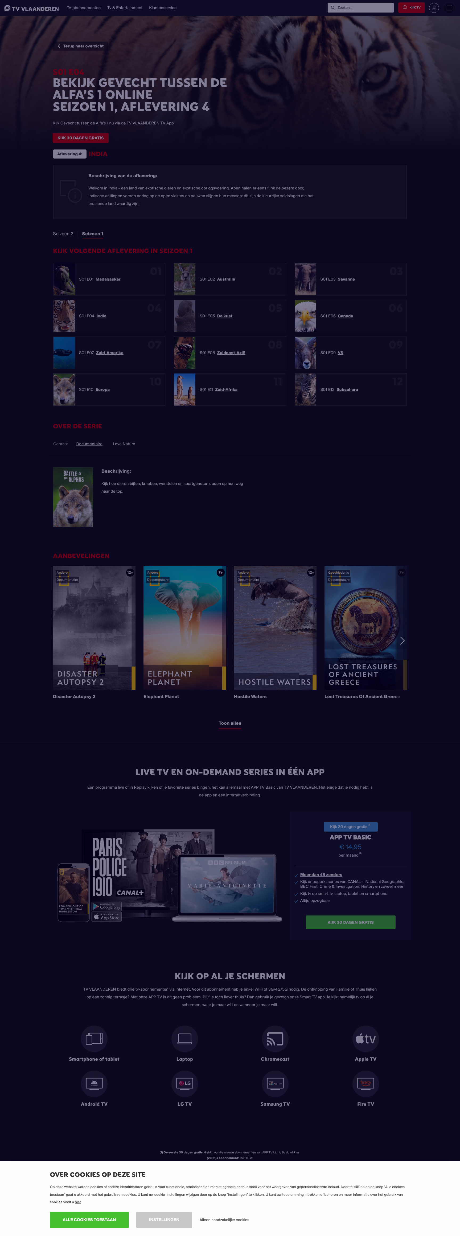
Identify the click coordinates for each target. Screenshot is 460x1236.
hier (78, 1202)
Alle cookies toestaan (89, 1219)
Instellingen (164, 1219)
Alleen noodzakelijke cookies (224, 1219)
